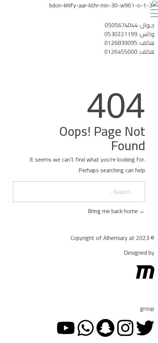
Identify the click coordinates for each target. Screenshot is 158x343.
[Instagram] (125, 328)
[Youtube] (66, 328)
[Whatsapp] (85, 328)
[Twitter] (145, 328)
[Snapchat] (105, 328)
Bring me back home (113, 210)
